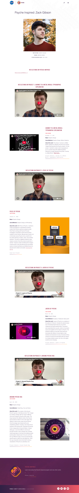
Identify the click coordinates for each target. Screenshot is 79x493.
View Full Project (15, 252)
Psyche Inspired (29, 475)
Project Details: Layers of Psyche (55, 342)
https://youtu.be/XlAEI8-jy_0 (21, 72)
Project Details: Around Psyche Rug (20, 445)
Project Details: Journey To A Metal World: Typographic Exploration (55, 156)
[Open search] (64, 3)
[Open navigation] (68, 3)
